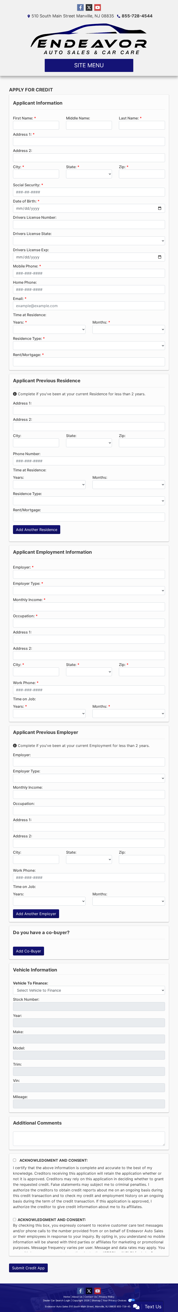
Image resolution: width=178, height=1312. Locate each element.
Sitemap (96, 1300)
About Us (77, 1296)
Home (67, 1296)
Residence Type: (27, 338)
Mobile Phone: (25, 266)
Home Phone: (25, 282)
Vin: (16, 1080)
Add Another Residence (36, 529)
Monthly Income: (28, 599)
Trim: (17, 1064)
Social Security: (26, 185)
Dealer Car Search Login (56, 1300)
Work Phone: (24, 682)
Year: (17, 1015)
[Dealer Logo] (89, 39)
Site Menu (89, 65)
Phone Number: (27, 453)
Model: (19, 1048)
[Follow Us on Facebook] (80, 7)
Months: (99, 322)
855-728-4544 (137, 15)
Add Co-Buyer (28, 951)
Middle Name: (78, 118)
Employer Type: (26, 583)
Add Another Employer (36, 913)
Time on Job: (24, 699)
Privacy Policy (106, 1296)
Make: (18, 1031)
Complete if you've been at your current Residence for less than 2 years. (81, 394)
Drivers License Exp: (31, 250)
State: (71, 166)
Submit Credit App (28, 1268)
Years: (18, 322)
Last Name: (129, 118)
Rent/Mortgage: (27, 354)
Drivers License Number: (35, 217)
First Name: (23, 118)
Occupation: (24, 616)
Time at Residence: (29, 314)
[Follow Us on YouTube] (97, 7)
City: (17, 166)
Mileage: (20, 1096)
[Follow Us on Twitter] (89, 7)
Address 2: (22, 150)
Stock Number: (26, 999)
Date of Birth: (25, 201)
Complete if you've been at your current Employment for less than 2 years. (83, 745)
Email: (18, 298)
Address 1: (22, 134)
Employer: (22, 567)
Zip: (122, 166)
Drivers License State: (32, 233)
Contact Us (90, 1296)
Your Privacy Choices (115, 1300)
